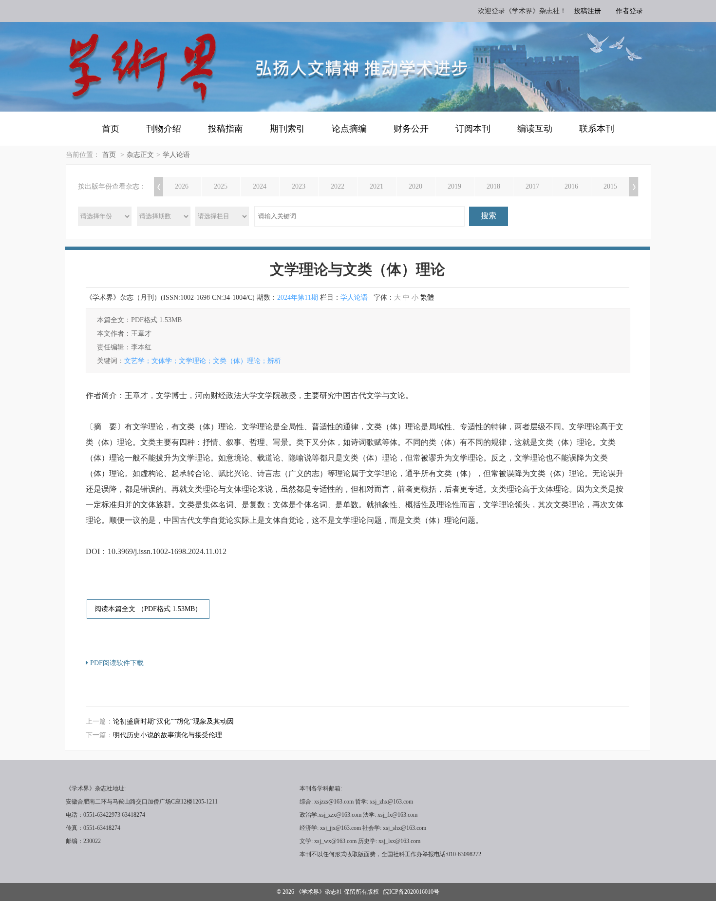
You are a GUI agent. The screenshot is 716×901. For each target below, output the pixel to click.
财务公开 (411, 129)
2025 (220, 186)
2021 (376, 186)
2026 (181, 186)
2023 (298, 186)
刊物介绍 (163, 129)
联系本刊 (596, 129)
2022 (337, 186)
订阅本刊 (472, 129)
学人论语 (176, 154)
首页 (110, 129)
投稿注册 (587, 11)
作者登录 (629, 11)
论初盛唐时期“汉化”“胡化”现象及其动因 (173, 721)
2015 (610, 186)
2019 (454, 186)
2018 (493, 186)
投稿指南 (225, 129)
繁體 (427, 297)
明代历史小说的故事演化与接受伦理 (167, 735)
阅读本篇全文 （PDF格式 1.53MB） (148, 609)
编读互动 (534, 129)
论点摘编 (349, 129)
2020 (415, 186)
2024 (259, 186)
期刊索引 (287, 129)
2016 (571, 186)
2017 (532, 186)
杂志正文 (140, 154)
